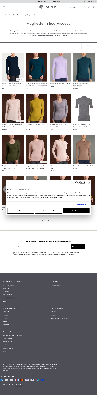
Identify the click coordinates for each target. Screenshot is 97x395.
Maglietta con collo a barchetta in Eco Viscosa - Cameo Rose (12, 125)
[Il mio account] (85, 7)
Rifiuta (21, 210)
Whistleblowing (8, 348)
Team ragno (54, 312)
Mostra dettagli (81, 204)
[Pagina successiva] (79, 220)
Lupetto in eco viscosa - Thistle (60, 83)
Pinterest (6, 324)
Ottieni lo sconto (78, 247)
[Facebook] (1, 376)
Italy (17, 385)
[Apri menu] (4, 7)
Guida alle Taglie (8, 285)
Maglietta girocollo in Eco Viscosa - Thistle (58, 125)
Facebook (6, 312)
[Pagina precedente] (18, 220)
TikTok (5, 318)
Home (6, 15)
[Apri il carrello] (92, 7)
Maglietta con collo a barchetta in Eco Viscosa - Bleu (12, 84)
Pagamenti (6, 291)
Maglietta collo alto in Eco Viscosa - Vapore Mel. (81, 125)
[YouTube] (13, 376)
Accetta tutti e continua (76, 210)
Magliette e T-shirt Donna (17, 15)
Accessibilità (7, 345)
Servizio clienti (56, 285)
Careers (53, 315)
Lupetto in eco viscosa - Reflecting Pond (81, 84)
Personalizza (47, 210)
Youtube (5, 321)
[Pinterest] (9, 376)
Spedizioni (6, 288)
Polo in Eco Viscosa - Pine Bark (83, 166)
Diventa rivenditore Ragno (59, 318)
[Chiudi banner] (89, 183)
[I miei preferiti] (88, 7)
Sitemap (5, 351)
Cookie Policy (7, 341)
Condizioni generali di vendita (12, 335)
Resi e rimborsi (7, 294)
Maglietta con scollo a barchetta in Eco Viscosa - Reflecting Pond (36, 84)
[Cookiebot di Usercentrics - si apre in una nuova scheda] (76, 182)
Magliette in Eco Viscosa (33, 15)
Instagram (6, 315)
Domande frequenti (9, 298)
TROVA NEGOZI (91, 1)
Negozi (5, 301)
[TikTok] (17, 376)
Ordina (88, 45)
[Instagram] (5, 376)
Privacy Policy (7, 338)
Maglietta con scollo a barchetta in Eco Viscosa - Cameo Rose (36, 167)
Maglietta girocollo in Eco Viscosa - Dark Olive (10, 167)
